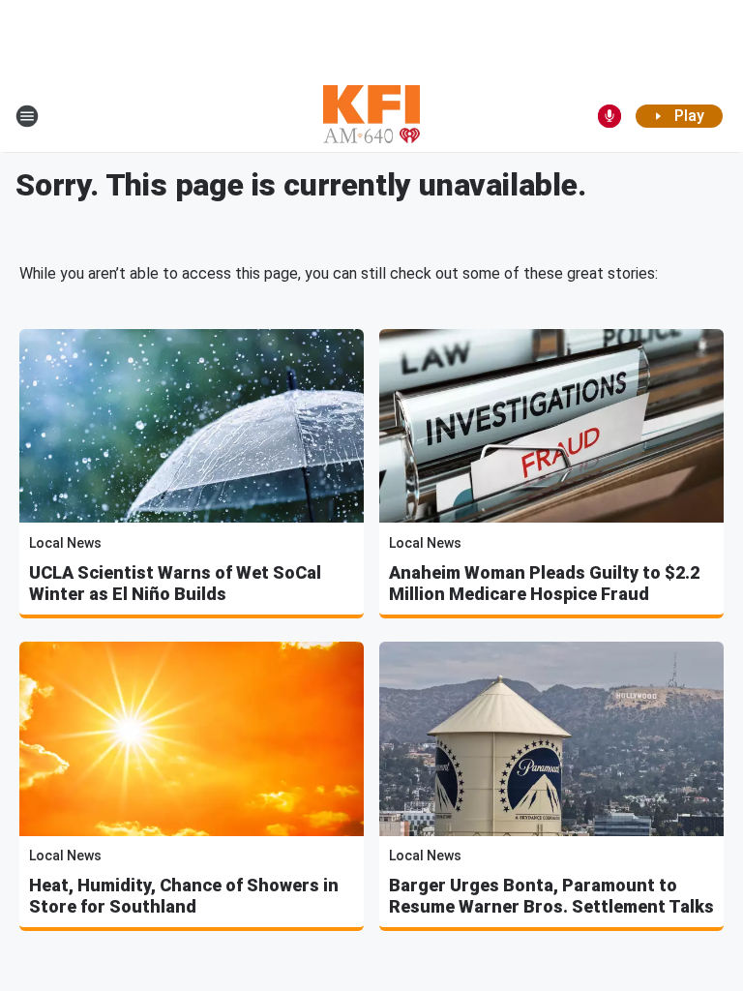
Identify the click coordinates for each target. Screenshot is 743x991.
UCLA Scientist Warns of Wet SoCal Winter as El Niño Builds (175, 583)
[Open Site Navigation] (27, 116)
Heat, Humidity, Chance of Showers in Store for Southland (184, 895)
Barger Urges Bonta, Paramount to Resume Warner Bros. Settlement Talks (551, 895)
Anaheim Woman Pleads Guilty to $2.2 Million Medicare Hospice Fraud (544, 583)
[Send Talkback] (609, 116)
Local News (65, 543)
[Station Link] (371, 116)
